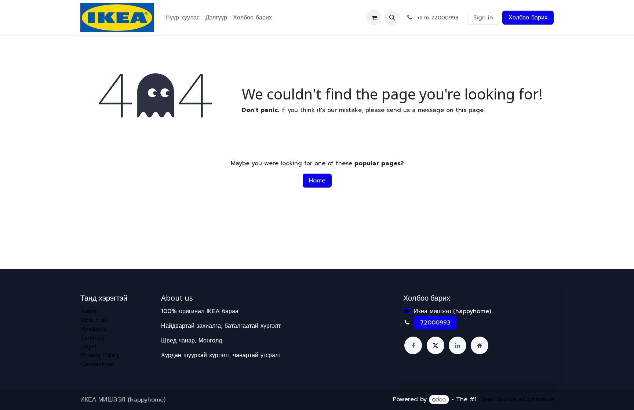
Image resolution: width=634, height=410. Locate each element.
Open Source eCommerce (516, 399)
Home (317, 180)
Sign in (483, 17)
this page (470, 110)
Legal (88, 346)
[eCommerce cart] (374, 17)
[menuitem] (183, 17)
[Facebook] (413, 345)
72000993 (435, 322)
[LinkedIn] (457, 345)
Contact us (96, 364)
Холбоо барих (528, 17)
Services (92, 337)
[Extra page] (479, 345)
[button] (392, 17)
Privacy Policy (100, 355)
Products (93, 328)
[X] (435, 345)
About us (93, 320)
